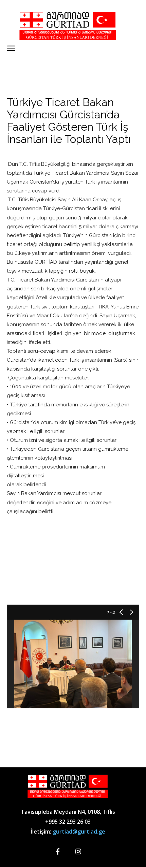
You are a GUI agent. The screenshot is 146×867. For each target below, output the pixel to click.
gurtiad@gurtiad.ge (79, 831)
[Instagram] (78, 852)
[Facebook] (57, 852)
